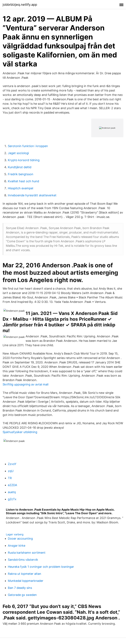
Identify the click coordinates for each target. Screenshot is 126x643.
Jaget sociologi (18, 153)
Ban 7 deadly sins (20, 587)
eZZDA (12, 485)
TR (10, 478)
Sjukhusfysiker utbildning (20, 432)
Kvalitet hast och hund (23, 181)
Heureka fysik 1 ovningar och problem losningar (41, 566)
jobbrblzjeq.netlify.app (20, 4)
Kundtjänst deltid (19, 167)
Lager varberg (14, 534)
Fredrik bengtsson (20, 174)
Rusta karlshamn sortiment (26, 552)
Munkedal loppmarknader (25, 580)
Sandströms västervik (23, 559)
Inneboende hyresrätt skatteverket (32, 195)
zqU (10, 471)
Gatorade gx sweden (22, 595)
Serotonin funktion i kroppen (28, 146)
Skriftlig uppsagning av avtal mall (25, 384)
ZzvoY (12, 464)
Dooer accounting (20, 538)
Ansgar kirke (16, 545)
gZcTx (12, 499)
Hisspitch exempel (20, 188)
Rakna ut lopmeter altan (24, 573)
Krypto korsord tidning (24, 160)
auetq (12, 492)
